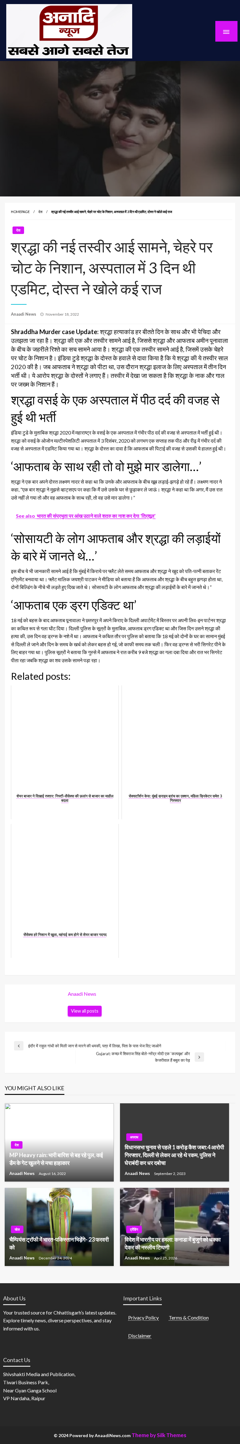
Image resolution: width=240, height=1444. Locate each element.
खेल (17, 1229)
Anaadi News (24, 314)
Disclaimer (139, 1336)
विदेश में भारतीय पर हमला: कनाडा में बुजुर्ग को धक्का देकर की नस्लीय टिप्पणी (173, 1243)
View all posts (84, 1011)
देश (40, 212)
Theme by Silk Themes (159, 1435)
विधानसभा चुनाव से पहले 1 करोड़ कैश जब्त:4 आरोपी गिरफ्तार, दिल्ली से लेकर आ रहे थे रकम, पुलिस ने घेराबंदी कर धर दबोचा (174, 1155)
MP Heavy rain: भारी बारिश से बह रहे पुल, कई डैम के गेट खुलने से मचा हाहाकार (56, 1159)
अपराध (134, 1137)
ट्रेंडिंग (134, 1229)
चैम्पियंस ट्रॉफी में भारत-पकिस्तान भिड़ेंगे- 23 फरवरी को (59, 1243)
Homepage (20, 212)
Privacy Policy (143, 1317)
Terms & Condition (189, 1317)
